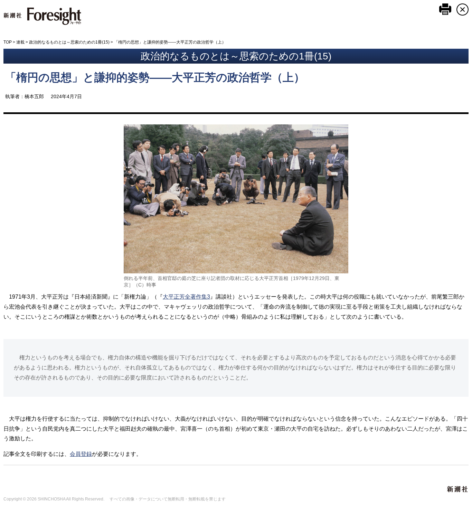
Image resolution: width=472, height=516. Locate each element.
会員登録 (81, 454)
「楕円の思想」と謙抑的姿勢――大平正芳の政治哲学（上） (155, 77)
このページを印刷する (445, 9)
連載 (20, 42)
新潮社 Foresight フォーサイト (42, 16)
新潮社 (458, 489)
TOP (7, 42)
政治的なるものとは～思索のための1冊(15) (69, 42)
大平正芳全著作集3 (186, 297)
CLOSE (462, 9)
